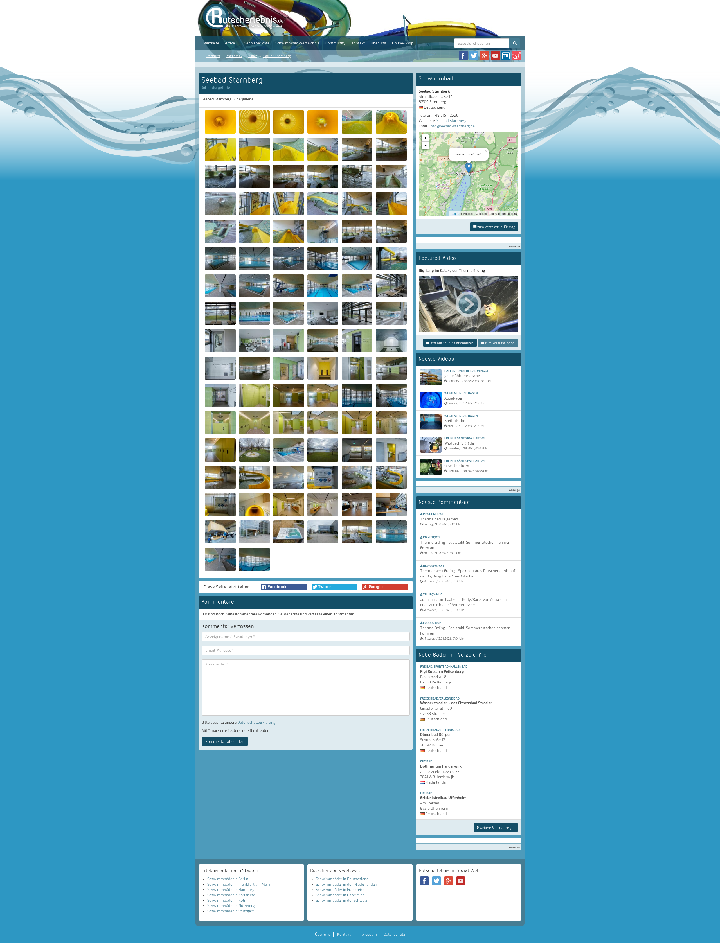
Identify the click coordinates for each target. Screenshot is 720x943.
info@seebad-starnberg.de (452, 126)
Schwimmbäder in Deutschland (342, 879)
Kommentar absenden (224, 741)
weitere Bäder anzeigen (497, 827)
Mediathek (234, 56)
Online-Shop (402, 43)
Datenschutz (394, 934)
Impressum (367, 934)
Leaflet (455, 213)
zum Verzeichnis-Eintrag (495, 227)
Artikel (230, 43)
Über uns (378, 43)
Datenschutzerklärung (256, 722)
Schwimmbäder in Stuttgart (230, 911)
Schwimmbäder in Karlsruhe (231, 895)
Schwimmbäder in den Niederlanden (346, 884)
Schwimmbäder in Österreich (340, 895)
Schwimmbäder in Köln (226, 900)
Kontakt (358, 43)
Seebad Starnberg (277, 56)
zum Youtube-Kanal (499, 343)
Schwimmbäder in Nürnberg (231, 905)
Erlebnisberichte (255, 43)
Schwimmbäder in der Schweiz (341, 900)
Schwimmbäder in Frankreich (340, 889)
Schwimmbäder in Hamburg (230, 889)
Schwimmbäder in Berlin (227, 879)
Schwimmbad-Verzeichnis (297, 43)
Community (335, 43)
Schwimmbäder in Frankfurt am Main (238, 884)
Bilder (252, 56)
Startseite (211, 43)
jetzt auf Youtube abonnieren (451, 343)
